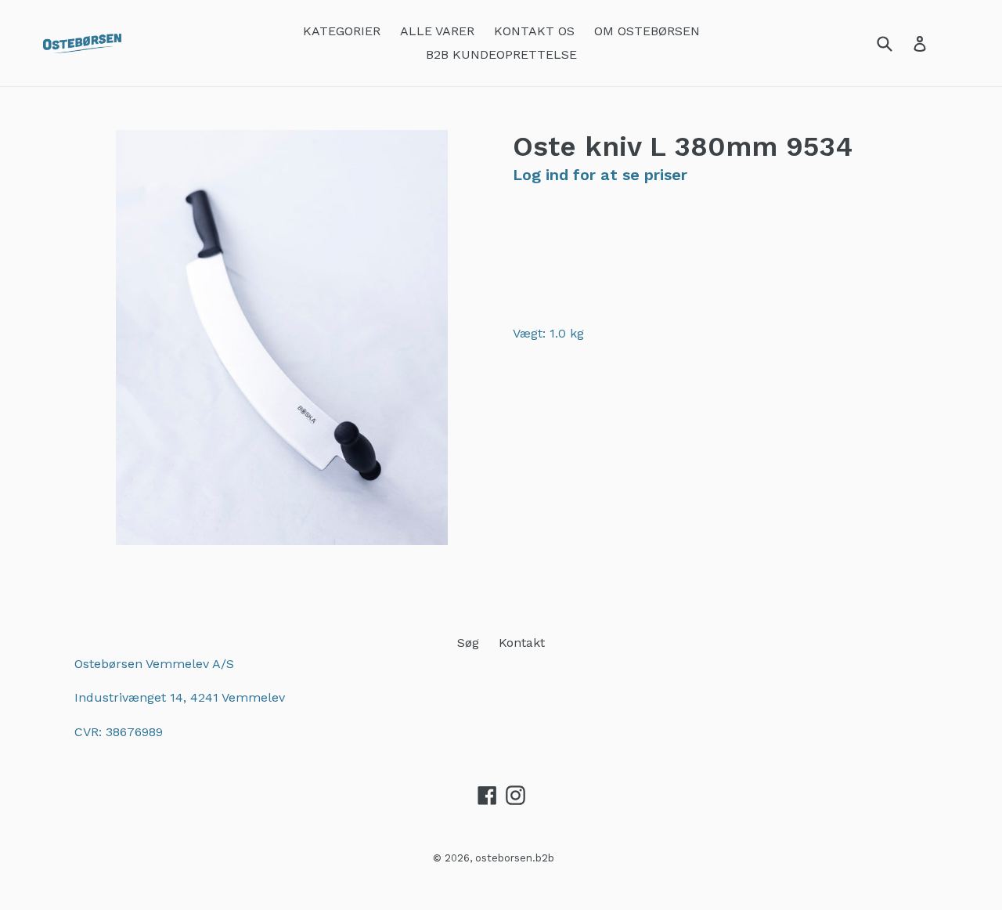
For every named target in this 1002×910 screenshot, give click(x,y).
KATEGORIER (341, 30)
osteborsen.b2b (514, 858)
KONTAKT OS (534, 30)
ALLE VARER (437, 30)
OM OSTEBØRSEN (647, 30)
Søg (468, 642)
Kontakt (522, 642)
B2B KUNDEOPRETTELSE (501, 54)
